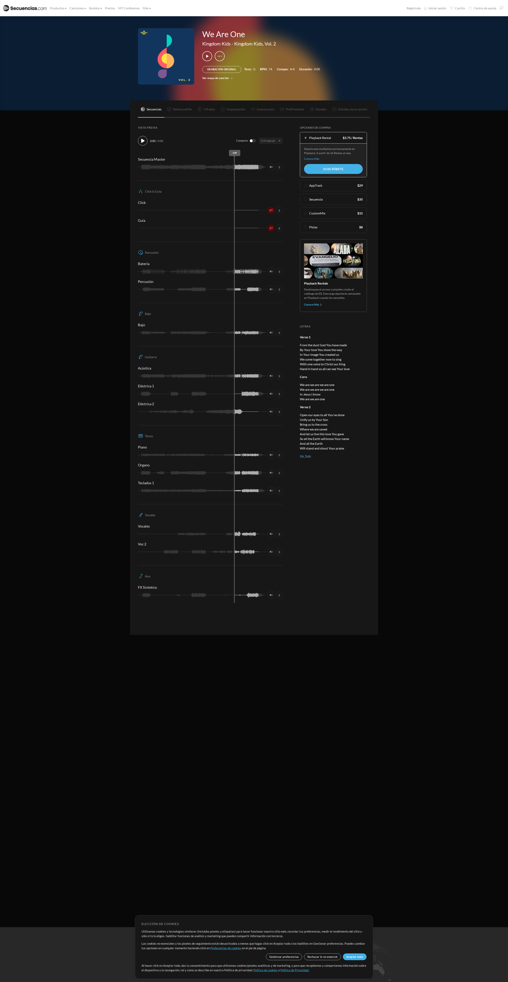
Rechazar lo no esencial (322, 956)
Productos (57, 8)
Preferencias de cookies (225, 948)
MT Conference (129, 8)
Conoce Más (311, 158)
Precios (110, 8)
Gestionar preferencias (284, 956)
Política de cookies (265, 970)
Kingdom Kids (216, 43)
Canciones (76, 8)
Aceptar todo (354, 956)
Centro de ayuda (485, 8)
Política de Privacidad (294, 970)
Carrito (460, 8)
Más (146, 8)
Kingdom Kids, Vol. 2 (255, 43)
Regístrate (414, 8)
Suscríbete (333, 169)
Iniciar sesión (437, 8)
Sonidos (94, 8)
